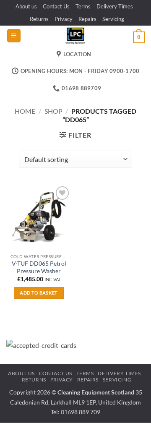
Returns (39, 19)
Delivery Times (114, 6)
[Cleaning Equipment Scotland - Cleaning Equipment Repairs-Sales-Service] (75, 36)
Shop (53, 111)
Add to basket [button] (38, 292)
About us (26, 6)
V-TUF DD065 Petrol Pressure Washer (39, 267)
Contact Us (56, 6)
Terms (83, 6)
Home (25, 111)
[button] (14, 36)
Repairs (87, 19)
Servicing (113, 19)
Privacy (64, 19)
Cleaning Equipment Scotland (95, 392)
